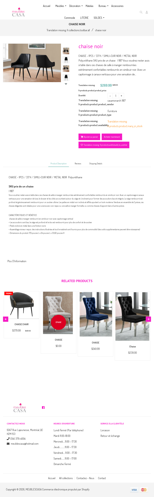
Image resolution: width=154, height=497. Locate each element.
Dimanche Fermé (62, 464)
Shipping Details (95, 163)
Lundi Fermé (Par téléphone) (68, 430)
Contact (102, 478)
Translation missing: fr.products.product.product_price (89, 88)
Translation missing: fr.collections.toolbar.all (68, 30)
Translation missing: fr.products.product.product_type (93, 112)
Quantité (82, 95)
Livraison (105, 430)
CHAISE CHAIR (22, 324)
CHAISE (58, 339)
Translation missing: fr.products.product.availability (93, 123)
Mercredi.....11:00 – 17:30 (65, 441)
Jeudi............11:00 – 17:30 (65, 447)
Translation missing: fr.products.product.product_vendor (93, 102)
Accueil (51, 478)
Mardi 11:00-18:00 (62, 435)
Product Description (59, 163)
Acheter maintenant (112, 137)
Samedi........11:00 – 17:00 (65, 458)
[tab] (77, 261)
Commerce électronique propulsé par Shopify (65, 489)
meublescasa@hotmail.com (24, 443)
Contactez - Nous (85, 478)
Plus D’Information (16, 261)
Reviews (78, 163)
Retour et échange (110, 435)
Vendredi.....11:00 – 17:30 (65, 452)
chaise (132, 346)
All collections (66, 478)
